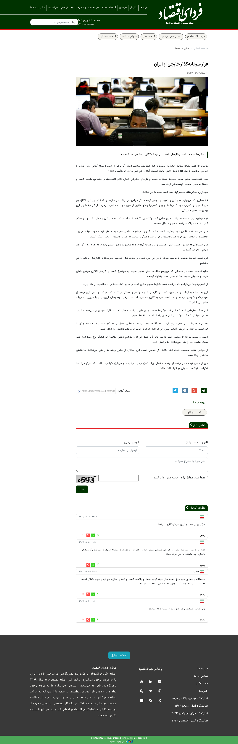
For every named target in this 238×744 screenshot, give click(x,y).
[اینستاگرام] (159, 691)
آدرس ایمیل (131, 442)
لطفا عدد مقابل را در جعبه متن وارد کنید (181, 477)
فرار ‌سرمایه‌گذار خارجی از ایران (181, 64)
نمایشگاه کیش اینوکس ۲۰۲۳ (189, 713)
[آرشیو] (141, 700)
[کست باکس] (159, 700)
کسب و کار (194, 412)
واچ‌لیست (53, 8)
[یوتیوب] (141, 681)
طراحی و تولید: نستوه (118, 741)
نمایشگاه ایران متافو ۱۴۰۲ (191, 706)
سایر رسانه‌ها (182, 49)
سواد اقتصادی (196, 36)
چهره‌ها (144, 8)
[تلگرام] (159, 681)
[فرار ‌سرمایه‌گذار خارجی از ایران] (142, 111)
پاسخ (202, 535)
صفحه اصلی (201, 49)
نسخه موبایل (119, 655)
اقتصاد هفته (109, 8)
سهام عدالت (129, 36)
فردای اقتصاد (180, 14)
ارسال (81, 489)
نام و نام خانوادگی (196, 442)
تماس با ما (201, 676)
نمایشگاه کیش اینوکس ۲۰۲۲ (190, 721)
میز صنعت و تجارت (87, 8)
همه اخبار (201, 683)
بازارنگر (133, 8)
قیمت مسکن (108, 36)
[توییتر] (150, 691)
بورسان (123, 8)
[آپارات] (141, 691)
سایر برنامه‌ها (37, 8)
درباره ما (202, 668)
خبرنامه (203, 691)
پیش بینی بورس (171, 36)
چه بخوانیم (67, 8)
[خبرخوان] (150, 700)
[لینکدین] (150, 681)
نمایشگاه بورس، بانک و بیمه (190, 698)
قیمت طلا (149, 36)
